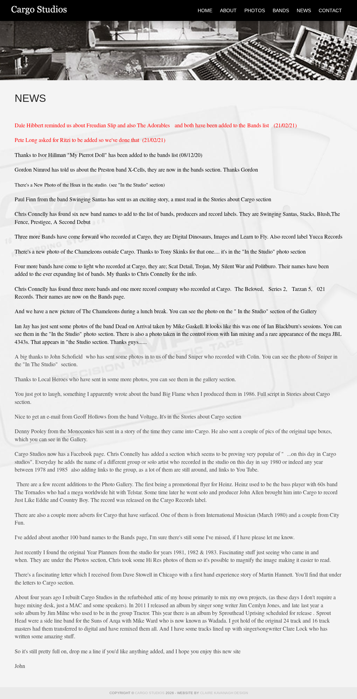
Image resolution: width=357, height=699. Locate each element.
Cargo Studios (63, 10)
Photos (254, 10)
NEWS (304, 10)
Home (205, 10)
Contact (330, 10)
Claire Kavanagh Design (224, 693)
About (228, 10)
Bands (281, 10)
